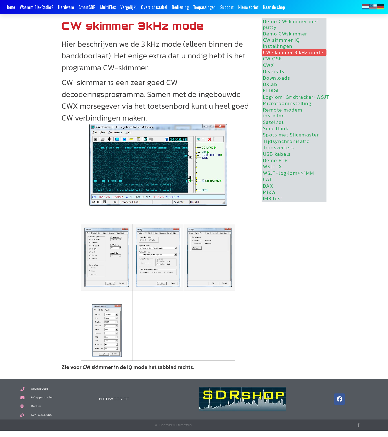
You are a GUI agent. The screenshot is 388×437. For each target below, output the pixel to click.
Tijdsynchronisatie (286, 141)
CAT (268, 179)
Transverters (278, 148)
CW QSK (272, 59)
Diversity (274, 71)
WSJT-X (272, 167)
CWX (268, 65)
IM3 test (273, 198)
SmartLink (276, 128)
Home (10, 7)
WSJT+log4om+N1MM (288, 173)
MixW (269, 192)
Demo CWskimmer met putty (291, 24)
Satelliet (273, 122)
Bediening (180, 7)
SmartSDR (87, 7)
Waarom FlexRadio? (37, 7)
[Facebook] (339, 399)
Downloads (276, 78)
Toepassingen (204, 7)
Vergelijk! (128, 7)
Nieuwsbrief (248, 7)
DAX (268, 186)
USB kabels (277, 154)
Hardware (66, 7)
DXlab (270, 84)
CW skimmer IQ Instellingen (281, 43)
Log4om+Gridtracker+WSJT (294, 97)
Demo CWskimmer (285, 34)
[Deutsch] (381, 6)
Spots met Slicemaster (291, 135)
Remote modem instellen (282, 113)
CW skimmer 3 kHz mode (293, 52)
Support (227, 7)
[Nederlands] (365, 6)
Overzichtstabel (154, 7)
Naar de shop (274, 7)
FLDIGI (271, 91)
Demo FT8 (275, 160)
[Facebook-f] (358, 425)
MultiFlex (108, 7)
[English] (373, 6)
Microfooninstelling (287, 103)
